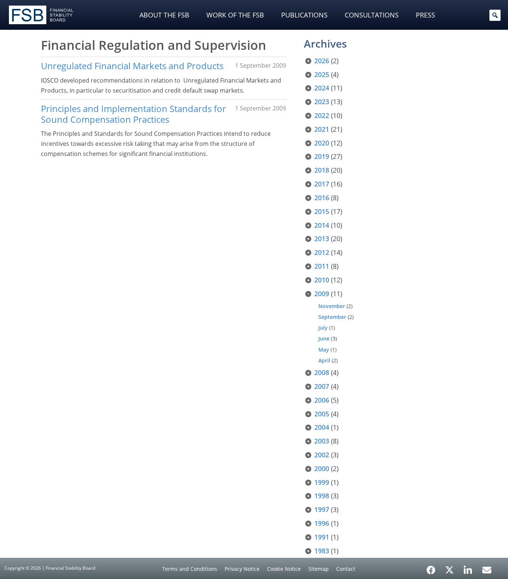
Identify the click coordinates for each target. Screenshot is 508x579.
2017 (321, 183)
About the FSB (164, 14)
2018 (321, 170)
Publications (304, 14)
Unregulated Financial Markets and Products (132, 66)
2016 (321, 197)
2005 (321, 413)
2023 (321, 101)
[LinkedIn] (468, 567)
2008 (321, 372)
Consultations (372, 14)
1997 (321, 509)
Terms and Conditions (189, 568)
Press (425, 14)
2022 (321, 115)
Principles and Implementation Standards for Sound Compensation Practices (133, 113)
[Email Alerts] (487, 569)
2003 (321, 440)
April (324, 360)
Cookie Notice (284, 568)
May (323, 349)
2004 (321, 427)
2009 (321, 293)
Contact (345, 568)
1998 (321, 495)
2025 (321, 74)
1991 (321, 536)
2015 (321, 211)
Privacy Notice (242, 568)
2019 (321, 156)
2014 (321, 225)
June (323, 338)
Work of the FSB (235, 14)
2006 (321, 400)
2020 (321, 142)
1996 (321, 523)
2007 (321, 386)
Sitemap (318, 568)
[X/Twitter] (449, 569)
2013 (321, 238)
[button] (495, 15)
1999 (321, 482)
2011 (321, 266)
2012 (321, 252)
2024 (321, 87)
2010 (321, 279)
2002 (321, 454)
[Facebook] (431, 567)
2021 (321, 129)
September (332, 316)
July (323, 327)
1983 (321, 550)
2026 (321, 60)
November (331, 306)
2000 (321, 468)
